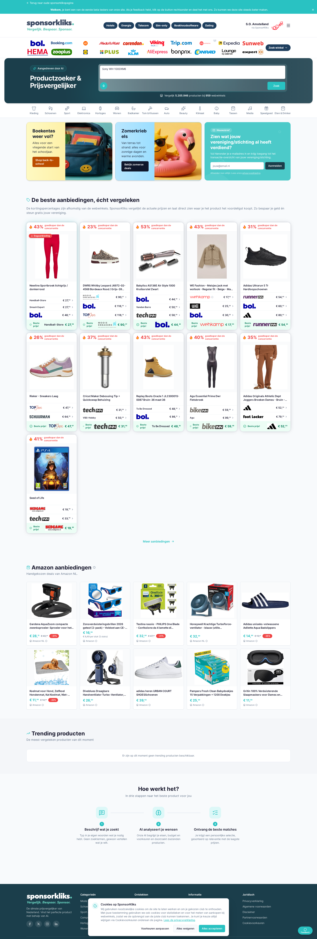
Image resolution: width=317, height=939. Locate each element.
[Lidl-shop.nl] (85, 52)
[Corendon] (133, 43)
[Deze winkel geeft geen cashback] (214, 40)
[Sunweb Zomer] (253, 43)
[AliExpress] (157, 52)
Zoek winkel (276, 47)
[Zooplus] (61, 52)
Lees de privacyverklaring (179, 920)
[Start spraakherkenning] (103, 85)
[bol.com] (37, 43)
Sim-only (161, 25)
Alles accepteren (212, 928)
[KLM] (133, 52)
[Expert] (253, 52)
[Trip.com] (181, 43)
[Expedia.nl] (229, 43)
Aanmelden (275, 165)
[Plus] (109, 52)
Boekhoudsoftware (186, 25)
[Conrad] (205, 52)
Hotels (110, 25)
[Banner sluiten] (313, 9)
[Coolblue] (85, 43)
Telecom (143, 25)
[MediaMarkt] (109, 43)
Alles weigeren (185, 928)
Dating (209, 25)
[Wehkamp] (205, 43)
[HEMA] (37, 52)
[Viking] (157, 43)
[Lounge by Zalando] (229, 52)
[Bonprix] (181, 52)
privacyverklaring (251, 173)
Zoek (276, 85)
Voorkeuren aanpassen (155, 928)
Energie (126, 25)
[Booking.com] (61, 43)
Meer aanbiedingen (156, 541)
